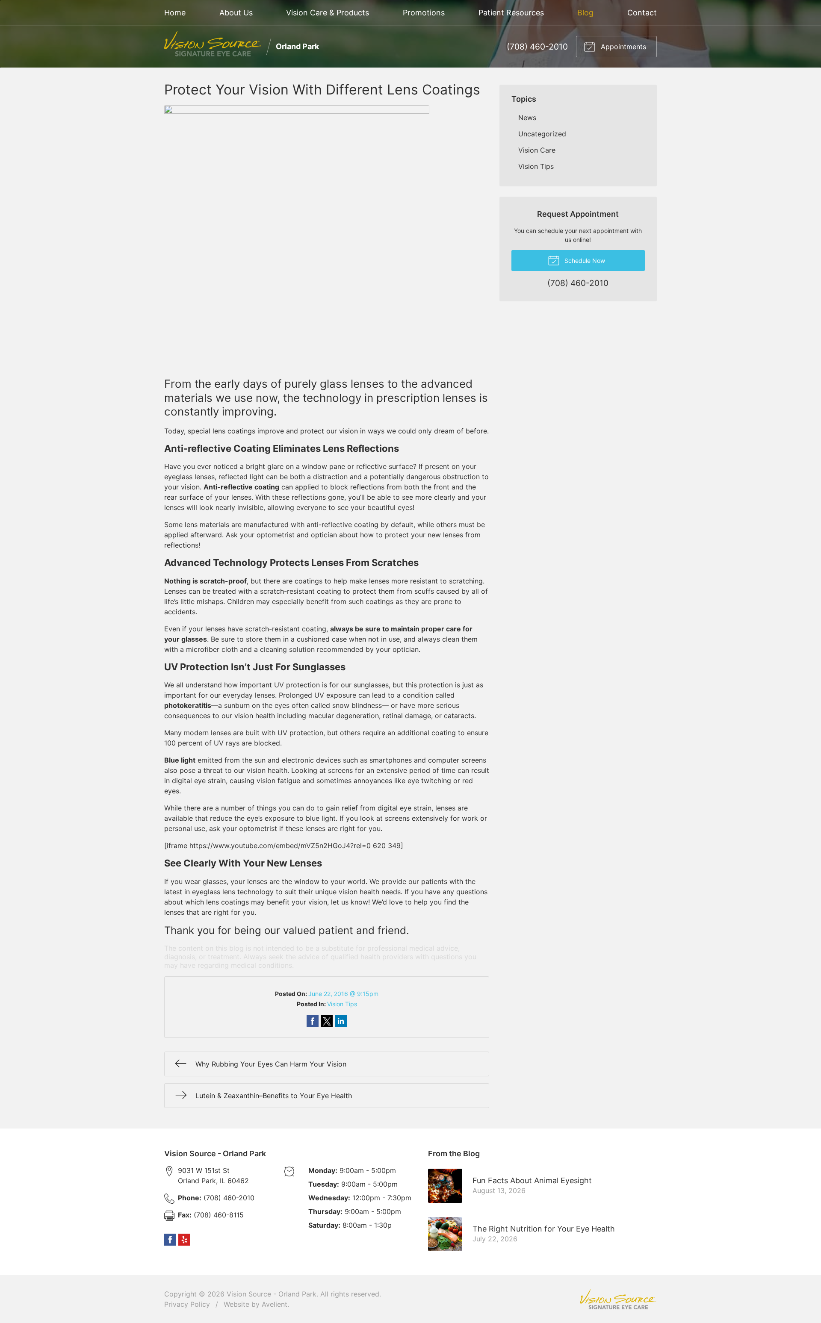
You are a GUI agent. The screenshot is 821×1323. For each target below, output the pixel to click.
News (527, 117)
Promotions (424, 12)
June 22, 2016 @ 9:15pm (343, 993)
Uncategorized (542, 134)
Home (175, 12)
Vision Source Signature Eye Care (618, 1299)
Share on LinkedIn (341, 1021)
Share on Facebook (313, 1021)
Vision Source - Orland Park (271, 1294)
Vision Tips (342, 1004)
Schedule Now (584, 260)
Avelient (274, 1304)
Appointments (622, 46)
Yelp (184, 1240)
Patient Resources (511, 12)
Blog (585, 12)
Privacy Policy (187, 1304)
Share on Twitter (327, 1021)
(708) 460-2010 (537, 46)
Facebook (170, 1240)
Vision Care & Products (327, 12)
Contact (642, 12)
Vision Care (536, 150)
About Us (236, 12)
